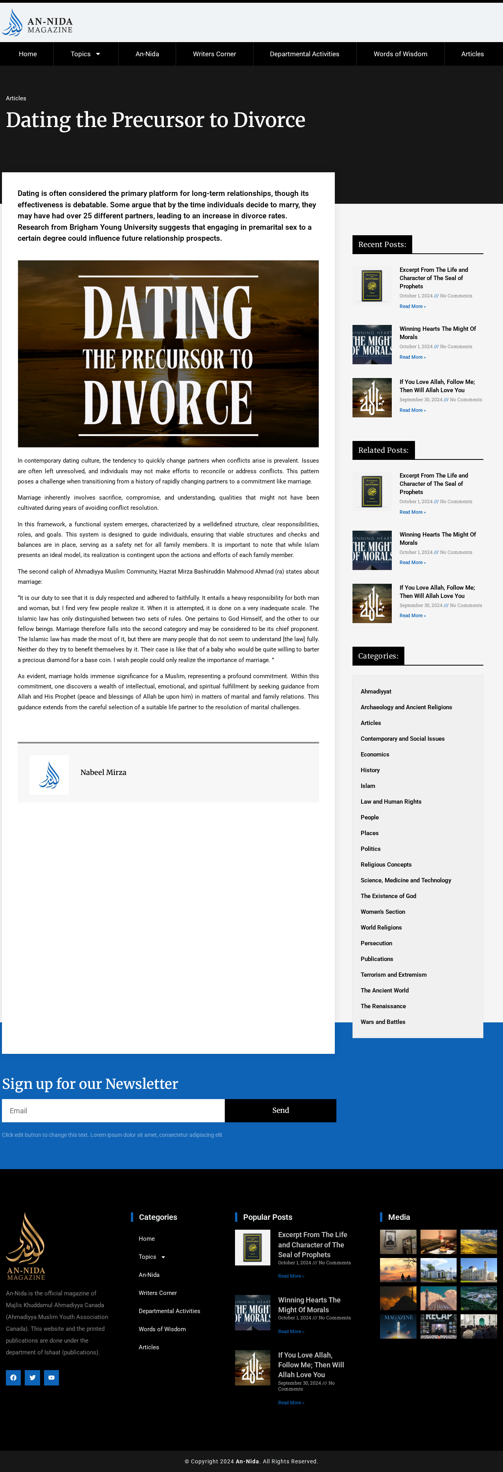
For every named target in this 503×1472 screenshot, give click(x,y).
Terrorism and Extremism (394, 974)
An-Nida (147, 54)
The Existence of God (388, 896)
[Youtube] (51, 1377)
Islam (368, 785)
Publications (377, 959)
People (370, 817)
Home (28, 54)
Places (370, 833)
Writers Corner (214, 54)
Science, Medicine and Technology (406, 880)
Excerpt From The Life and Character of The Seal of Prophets (434, 278)
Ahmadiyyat (376, 691)
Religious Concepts (386, 864)
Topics (81, 54)
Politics (371, 848)
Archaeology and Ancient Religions (406, 707)
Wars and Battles (383, 1022)
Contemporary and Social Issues (403, 738)
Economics (375, 754)
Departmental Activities (305, 54)
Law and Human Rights (391, 801)
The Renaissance (383, 1006)
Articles (472, 54)
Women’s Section (383, 911)
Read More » (413, 306)
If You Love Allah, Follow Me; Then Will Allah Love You (311, 1365)
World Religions (381, 927)
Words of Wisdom (401, 54)
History (370, 770)
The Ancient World (385, 990)
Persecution (376, 943)
